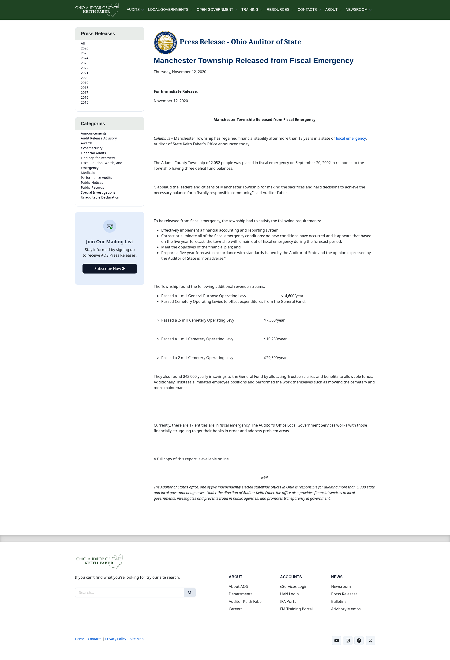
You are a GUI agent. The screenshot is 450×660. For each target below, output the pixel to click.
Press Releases (344, 593)
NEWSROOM (357, 9)
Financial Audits (93, 153)
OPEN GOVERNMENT (215, 9)
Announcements (94, 133)
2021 (84, 73)
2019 (84, 82)
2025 (84, 53)
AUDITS (133, 9)
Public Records (92, 187)
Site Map (137, 639)
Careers (236, 608)
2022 (84, 68)
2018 (84, 87)
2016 (84, 97)
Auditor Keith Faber (246, 601)
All (83, 43)
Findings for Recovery (98, 158)
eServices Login (294, 586)
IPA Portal (288, 601)
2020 (84, 77)
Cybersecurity (91, 148)
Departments (240, 593)
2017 (84, 92)
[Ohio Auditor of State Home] (96, 10)
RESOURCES (278, 9)
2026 (84, 48)
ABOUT (331, 9)
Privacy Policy (115, 639)
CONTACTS (307, 9)
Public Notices (92, 182)
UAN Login (289, 593)
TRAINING (249, 9)
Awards (87, 143)
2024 (84, 58)
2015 (84, 102)
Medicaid (88, 172)
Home (79, 639)
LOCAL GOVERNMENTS (168, 9)
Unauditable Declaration (100, 197)
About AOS (238, 586)
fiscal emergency (351, 138)
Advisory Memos (346, 608)
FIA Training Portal (296, 608)
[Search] (190, 592)
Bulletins (338, 601)
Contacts (94, 639)
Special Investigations (98, 192)
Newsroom (341, 586)
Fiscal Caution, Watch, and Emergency (101, 165)
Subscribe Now (108, 268)
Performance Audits (96, 177)
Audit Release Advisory (99, 138)
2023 (84, 63)
